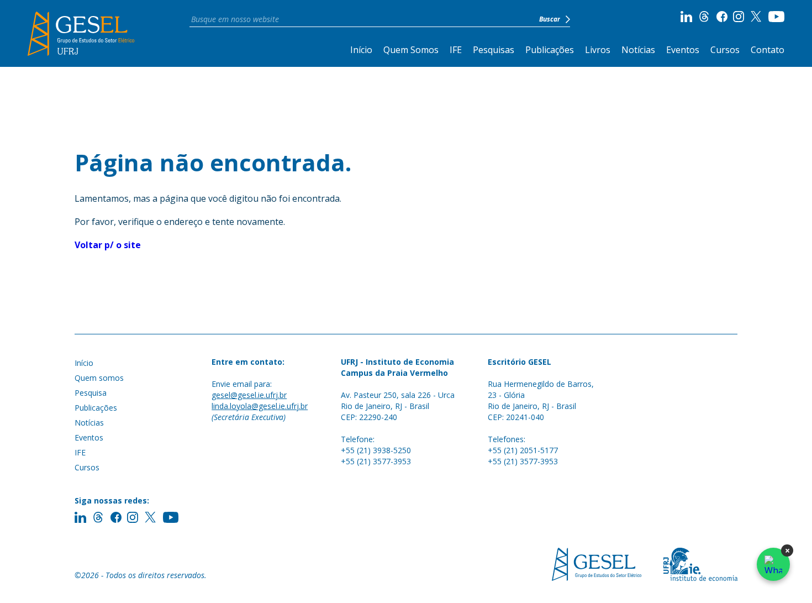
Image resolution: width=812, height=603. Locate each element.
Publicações (549, 50)
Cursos (725, 50)
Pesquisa (91, 392)
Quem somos (99, 378)
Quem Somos (411, 50)
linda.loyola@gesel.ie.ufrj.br (260, 406)
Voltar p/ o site (108, 245)
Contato (767, 50)
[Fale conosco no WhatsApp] (773, 564)
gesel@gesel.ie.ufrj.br (249, 395)
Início (361, 50)
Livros (597, 50)
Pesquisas (493, 50)
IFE (456, 50)
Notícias (638, 50)
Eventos (682, 50)
